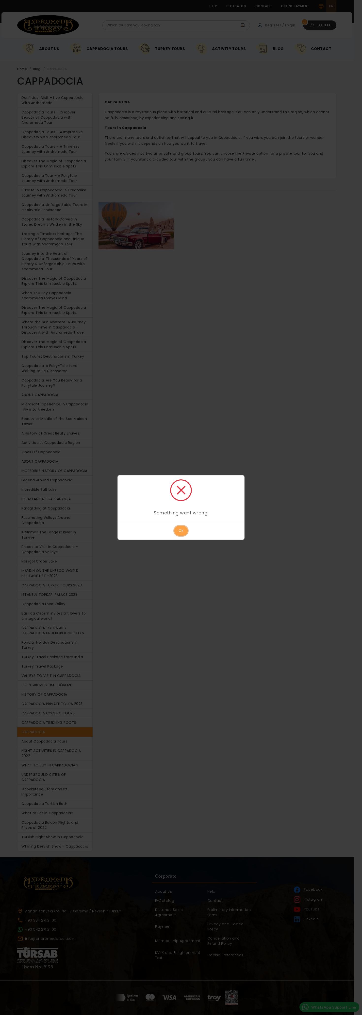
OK (181, 530)
